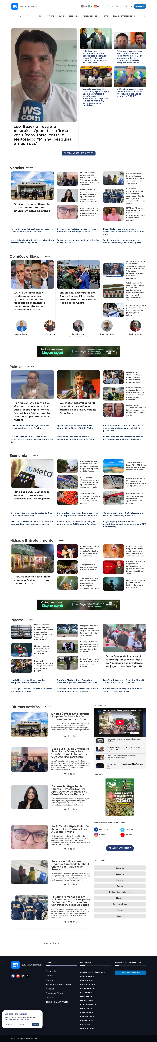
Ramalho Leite (87, 1016)
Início (40, 16)
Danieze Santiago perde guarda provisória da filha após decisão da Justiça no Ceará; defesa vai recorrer (69, 790)
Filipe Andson (86, 1008)
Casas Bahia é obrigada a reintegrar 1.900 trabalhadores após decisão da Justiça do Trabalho (89, 482)
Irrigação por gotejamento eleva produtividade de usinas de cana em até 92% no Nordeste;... (124, 524)
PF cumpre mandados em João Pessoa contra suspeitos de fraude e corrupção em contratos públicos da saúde (136, 196)
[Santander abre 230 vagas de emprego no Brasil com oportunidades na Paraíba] (113, 498)
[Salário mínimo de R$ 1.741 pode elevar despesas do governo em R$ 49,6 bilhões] (113, 482)
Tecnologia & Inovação (57, 1002)
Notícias (50, 16)
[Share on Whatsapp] (74, 736)
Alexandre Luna (87, 984)
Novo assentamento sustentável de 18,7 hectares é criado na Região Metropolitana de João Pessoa (89, 466)
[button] (69, 336)
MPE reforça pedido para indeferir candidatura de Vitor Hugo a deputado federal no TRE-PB (129, 92)
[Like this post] (65, 736)
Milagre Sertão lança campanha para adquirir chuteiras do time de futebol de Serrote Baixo (89, 630)
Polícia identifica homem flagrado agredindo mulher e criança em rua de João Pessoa (135, 178)
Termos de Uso (24, 1019)
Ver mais (29, 168)
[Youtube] (121, 6)
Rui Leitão (85, 1024)
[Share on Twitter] (71, 736)
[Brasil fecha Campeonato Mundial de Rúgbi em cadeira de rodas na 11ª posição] (21, 666)
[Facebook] (108, 6)
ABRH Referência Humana (92, 972)
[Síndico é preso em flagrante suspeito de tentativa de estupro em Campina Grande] (32, 193)
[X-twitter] (27, 976)
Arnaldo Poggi (87, 988)
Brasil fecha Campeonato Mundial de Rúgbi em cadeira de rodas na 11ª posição (43, 666)
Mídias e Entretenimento (123, 16)
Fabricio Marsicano (89, 1004)
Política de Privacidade (12, 1019)
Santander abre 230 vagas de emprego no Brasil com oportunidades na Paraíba (135, 498)
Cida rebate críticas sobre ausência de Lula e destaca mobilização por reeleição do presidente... (123, 428)
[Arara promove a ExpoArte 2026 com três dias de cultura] (67, 567)
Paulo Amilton (86, 1012)
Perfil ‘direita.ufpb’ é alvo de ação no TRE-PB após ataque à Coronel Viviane (70, 829)
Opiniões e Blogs (89, 16)
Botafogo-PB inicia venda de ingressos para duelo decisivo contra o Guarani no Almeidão (89, 647)
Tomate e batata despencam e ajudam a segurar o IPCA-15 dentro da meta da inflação (90, 498)
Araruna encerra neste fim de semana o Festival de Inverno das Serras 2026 (32, 580)
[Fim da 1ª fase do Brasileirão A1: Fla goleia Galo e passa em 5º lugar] (21, 650)
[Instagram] (116, 6)
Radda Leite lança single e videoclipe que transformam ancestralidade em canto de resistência (135, 551)
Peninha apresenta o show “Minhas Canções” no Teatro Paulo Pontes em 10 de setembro (89, 551)
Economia (73, 16)
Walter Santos (87, 1029)
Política (61, 16)
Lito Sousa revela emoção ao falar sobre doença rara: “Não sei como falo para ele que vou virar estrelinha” (70, 752)
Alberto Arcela (87, 976)
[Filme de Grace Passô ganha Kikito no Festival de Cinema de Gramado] (113, 584)
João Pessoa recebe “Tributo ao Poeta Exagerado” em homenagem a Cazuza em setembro (89, 583)
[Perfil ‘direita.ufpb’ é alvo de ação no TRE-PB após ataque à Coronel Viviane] (67, 212)
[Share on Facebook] (68, 736)
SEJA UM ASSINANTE (120, 848)
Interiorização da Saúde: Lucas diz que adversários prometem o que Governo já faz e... (32, 439)
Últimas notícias (25, 707)
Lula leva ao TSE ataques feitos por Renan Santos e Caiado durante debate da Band (134, 377)
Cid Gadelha (86, 992)
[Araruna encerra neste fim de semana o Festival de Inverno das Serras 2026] (32, 565)
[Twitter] (112, 6)
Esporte (104, 16)
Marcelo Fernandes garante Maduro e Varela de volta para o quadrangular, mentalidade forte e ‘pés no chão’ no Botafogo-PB (43, 632)
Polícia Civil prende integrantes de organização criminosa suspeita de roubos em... (123, 231)
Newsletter (140, 6)
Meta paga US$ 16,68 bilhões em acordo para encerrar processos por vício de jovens (32, 495)
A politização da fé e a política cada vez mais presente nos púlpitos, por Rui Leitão (136, 310)
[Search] (144, 16)
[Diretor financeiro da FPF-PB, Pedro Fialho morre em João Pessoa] (67, 663)
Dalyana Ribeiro (87, 996)
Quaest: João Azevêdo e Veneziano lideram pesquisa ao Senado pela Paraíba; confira (136, 410)
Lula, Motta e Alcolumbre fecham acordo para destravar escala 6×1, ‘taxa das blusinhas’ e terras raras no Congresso (95, 57)
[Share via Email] (76, 736)
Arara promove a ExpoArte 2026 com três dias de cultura (89, 567)
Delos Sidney (86, 1000)
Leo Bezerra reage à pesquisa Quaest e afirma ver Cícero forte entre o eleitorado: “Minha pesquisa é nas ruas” (43, 135)
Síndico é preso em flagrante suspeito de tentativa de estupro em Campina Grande (32, 207)
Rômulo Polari (86, 1020)
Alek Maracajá (87, 980)
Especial (50, 975)
